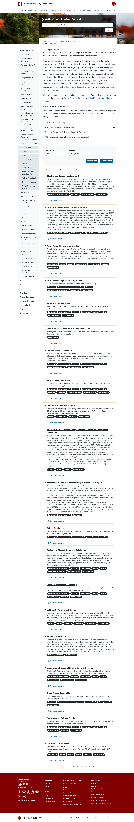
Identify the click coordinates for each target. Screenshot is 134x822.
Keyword (72, 150)
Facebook (19, 792)
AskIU (47, 792)
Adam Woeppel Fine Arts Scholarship (63, 246)
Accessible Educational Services (101, 803)
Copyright (89, 818)
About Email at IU (50, 798)
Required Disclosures (98, 795)
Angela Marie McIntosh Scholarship (62, 405)
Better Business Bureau (74, 98)
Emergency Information (98, 800)
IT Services (94, 783)
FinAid (45, 101)
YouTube (24, 796)
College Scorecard (65, 818)
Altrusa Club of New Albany (59, 380)
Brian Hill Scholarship (56, 636)
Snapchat (37, 792)
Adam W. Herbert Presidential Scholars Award (67, 207)
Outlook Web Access (51, 801)
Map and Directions (69, 796)
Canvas (47, 783)
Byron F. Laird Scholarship (58, 693)
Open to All (74, 818)
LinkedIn (32, 792)
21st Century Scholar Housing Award (63, 176)
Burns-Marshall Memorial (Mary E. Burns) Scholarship (70, 668)
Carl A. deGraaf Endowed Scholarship (63, 718)
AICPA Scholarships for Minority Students (65, 280)
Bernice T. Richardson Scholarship (62, 585)
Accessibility (55, 818)
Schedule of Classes (69, 793)
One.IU (47, 786)
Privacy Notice (82, 818)
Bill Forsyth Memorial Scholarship (61, 610)
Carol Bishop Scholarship (58, 743)
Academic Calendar (69, 798)
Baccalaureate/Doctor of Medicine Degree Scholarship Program (74, 482)
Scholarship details (57, 200)
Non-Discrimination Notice (99, 789)
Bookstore (94, 786)
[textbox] (77, 25)
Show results (92, 161)
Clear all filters (106, 161)
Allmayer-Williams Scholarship (60, 350)
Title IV (62, 64)
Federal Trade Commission (99, 98)
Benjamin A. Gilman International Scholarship (66, 550)
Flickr (24, 792)
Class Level (50, 150)
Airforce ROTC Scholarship (58, 303)
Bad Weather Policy (97, 797)
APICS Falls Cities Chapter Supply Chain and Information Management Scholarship (77, 431)
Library (47, 789)
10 (97, 767)
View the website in (27, 800)
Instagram (28, 792)
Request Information (69, 783)
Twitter (19, 796)
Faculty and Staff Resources (72, 804)
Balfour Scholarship (55, 528)
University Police (96, 792)
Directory (66, 790)
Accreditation (67, 801)
